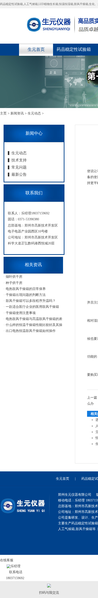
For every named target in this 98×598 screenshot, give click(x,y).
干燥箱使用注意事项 (21, 313)
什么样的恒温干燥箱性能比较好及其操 (34, 325)
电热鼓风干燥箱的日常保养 (26, 289)
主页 (3, 113)
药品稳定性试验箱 (74, 49)
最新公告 (19, 174)
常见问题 (19, 167)
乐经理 (15, 566)
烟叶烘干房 (14, 276)
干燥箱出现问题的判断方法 (26, 295)
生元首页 (36, 49)
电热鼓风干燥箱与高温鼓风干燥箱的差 (34, 319)
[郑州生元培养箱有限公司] (23, 514)
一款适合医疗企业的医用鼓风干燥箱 (32, 307)
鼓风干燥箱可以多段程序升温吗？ (31, 301)
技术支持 (19, 160)
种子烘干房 (14, 283)
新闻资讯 (17, 113)
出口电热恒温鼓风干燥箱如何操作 (31, 331)
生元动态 (34, 113)
